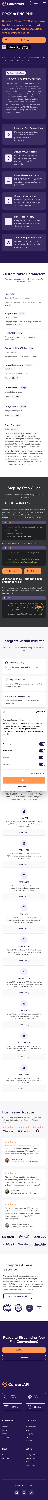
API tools (17, 58)
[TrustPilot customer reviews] (24, 1129)
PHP (27, 61)
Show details (36, 773)
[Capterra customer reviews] (8, 1129)
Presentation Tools (17, 73)
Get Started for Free (24, 1350)
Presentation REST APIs (36, 58)
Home (4, 58)
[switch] (42, 750)
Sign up (35, 3)
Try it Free (25, 40)
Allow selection (24, 786)
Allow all (24, 780)
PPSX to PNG (14, 61)
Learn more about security (17, 1296)
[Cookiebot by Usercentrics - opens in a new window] (35, 712)
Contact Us (24, 1357)
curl (8, 556)
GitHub (34, 571)
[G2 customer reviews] (39, 1129)
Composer (13, 571)
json (15, 556)
